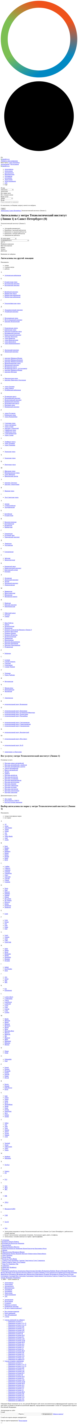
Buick (6, 858)
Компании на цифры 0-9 (16, 1359)
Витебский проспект (11, 292)
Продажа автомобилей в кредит (15, 766)
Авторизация (5, 164)
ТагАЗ (7, 1222)
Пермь (9, 1257)
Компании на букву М (15, 1333)
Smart (6, 1108)
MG (6, 1036)
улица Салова (9, 435)
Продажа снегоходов (11, 789)
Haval (6, 952)
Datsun (7, 897)
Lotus (6, 1010)
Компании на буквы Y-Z (16, 1357)
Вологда (58, 1271)
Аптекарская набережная (13, 275)
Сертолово (22, 1276)
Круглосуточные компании (13, 802)
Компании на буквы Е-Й (16, 1330)
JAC (6, 977)
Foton (6, 927)
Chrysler (7, 878)
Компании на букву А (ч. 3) (17, 1325)
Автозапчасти (9, 172)
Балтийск (39, 1271)
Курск (45, 1248)
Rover (6, 1089)
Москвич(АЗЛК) (10, 1209)
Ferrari (7, 922)
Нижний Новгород (22, 1253)
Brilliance (7, 851)
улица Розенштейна (11, 417)
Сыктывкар (30, 1276)
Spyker (7, 1109)
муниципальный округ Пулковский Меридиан (20, 712)
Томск (14, 1262)
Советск (55, 1276)
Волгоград (14, 1243)
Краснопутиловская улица (13, 331)
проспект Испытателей (12, 321)
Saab (6, 1096)
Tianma (7, 1130)
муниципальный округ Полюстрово (16, 714)
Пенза (4, 1257)
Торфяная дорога (10, 441)
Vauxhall (7, 1143)
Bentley (7, 848)
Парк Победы (9, 623)
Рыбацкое (8, 653)
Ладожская (8, 578)
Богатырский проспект (12, 283)
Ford (6, 925)
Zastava (7, 1171)
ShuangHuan (8, 1104)
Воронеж (21, 1243)
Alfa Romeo (8, 828)
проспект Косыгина (11, 336)
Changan (7, 871)
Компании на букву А (15, 1321)
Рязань (15, 1259)
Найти (3, 209)
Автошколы (8, 176)
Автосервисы (9, 169)
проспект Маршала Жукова (13, 358)
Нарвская (8, 603)
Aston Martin (9, 836)
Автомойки (8, 178)
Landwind (8, 1004)
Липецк (4, 1250)
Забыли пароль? (58, 1414)
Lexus (6, 1005)
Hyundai (7, 960)
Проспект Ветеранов (11, 643)
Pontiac (7, 1072)
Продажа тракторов (11, 792)
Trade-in (7, 773)
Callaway (7, 868)
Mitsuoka (7, 1043)
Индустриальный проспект (13, 320)
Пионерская (8, 628)
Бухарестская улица (11, 282)
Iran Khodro (8, 969)
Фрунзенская (9, 681)
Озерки (7, 616)
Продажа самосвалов (11, 785)
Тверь (4, 1262)
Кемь (2, 1274)
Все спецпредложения (12, 1311)
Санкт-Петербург (14, 162)
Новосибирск (41, 1253)
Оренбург (9, 1255)
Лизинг (7, 772)
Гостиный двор (9, 535)
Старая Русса (62, 1276)
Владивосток (6, 1243)
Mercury (7, 1032)
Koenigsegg (8, 990)
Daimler (7, 895)
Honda (7, 955)
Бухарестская (9, 515)
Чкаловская (8, 691)
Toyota (7, 1133)
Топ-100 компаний (11, 1315)
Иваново (5, 1247)
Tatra (6, 1126)
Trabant (7, 1135)
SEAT (6, 1103)
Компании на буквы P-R (16, 1352)
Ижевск (11, 1247)
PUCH (7, 1078)
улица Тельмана (10, 443)
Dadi (6, 890)
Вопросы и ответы (11, 1305)
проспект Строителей (12, 428)
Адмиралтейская (10, 505)
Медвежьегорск (21, 1274)
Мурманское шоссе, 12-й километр (16, 368)
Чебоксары (6, 1267)
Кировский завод (10, 566)
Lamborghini (8, 998)
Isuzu (6, 970)
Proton (7, 1076)
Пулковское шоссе (10, 396)
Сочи (35, 1260)
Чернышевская (9, 689)
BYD (6, 860)
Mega (6, 1029)
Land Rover (8, 1002)
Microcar (7, 1038)
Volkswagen (8, 1146)
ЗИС (6, 1189)
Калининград (11, 1248)
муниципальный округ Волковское (16, 704)
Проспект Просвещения (12, 645)
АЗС (6, 183)
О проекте (8, 1303)
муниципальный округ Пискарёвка (16, 716)
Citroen (7, 880)
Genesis (7, 937)
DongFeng (8, 905)
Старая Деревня (10, 667)
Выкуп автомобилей (11, 770)
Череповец (9, 1277)
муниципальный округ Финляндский (17, 732)
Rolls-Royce (8, 1088)
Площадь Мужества (11, 635)
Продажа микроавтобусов (13, 780)
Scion (6, 1101)
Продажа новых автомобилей (14, 763)
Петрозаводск (54, 1274)
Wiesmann (8, 1158)
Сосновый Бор (14, 1276)
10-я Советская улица (11, 497)
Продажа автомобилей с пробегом (16, 765)
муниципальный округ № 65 (14, 745)
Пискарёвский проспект (12, 398)
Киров (25, 1248)
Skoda (6, 1106)
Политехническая (10, 636)
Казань (4, 1248)
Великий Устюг (11, 1272)
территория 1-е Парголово (13, 752)
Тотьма (3, 1277)
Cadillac (7, 866)
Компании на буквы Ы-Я (16, 1342)
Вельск (3, 1272)
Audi (6, 838)
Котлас (6, 1274)
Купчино (7, 571)
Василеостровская (10, 522)
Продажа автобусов (11, 775)
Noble (6, 1053)
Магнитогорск (7, 1252)
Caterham (7, 870)
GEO (6, 939)
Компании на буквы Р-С (16, 1337)
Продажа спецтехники (12, 790)
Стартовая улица (10, 423)
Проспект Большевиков (12, 642)
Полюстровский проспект (13, 400)
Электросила (9, 698)
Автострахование (10, 181)
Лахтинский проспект (12, 350)
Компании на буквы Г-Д (16, 1328)
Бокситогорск (31, 1271)
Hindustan (8, 954)
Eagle (6, 914)
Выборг (53, 1271)
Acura (6, 826)
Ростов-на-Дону (7, 1259)
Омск (4, 1255)
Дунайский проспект (11, 311)
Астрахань (5, 1240)
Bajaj (6, 846)
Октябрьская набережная (13, 390)
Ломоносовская (10, 585)
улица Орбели (9, 388)
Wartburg (7, 1156)
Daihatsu (7, 893)
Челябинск (13, 1267)
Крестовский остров (11, 570)
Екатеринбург (6, 1245)
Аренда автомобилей (11, 768)
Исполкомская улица (11, 318)
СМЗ (6, 1215)
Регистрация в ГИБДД (12, 800)
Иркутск (16, 1247)
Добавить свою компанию (9, 161)
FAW (6, 920)
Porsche (7, 1074)
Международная (10, 593)
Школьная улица (10, 471)
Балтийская (8, 514)
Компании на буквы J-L (16, 1349)
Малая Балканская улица (13, 363)
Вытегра (19, 1272)
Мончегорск (31, 1274)
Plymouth (7, 1071)
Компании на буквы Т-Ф (16, 1339)
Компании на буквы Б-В (16, 1326)
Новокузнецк (32, 1253)
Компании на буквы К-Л (16, 1332)
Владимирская (9, 524)
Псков (61, 1274)
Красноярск (39, 1248)
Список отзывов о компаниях (14, 1361)
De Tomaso (8, 900)
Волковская (8, 525)
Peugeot (7, 1069)
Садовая (7, 660)
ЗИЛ (6, 1187)
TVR (6, 1137)
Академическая (10, 507)
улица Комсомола (10, 342)
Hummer (7, 959)
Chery (6, 875)
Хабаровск (5, 1265)
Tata (6, 1125)
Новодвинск (39, 1274)
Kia (6, 989)
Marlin (7, 1019)
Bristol (7, 853)
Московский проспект (12, 365)
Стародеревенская (10, 433)
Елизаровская (9, 552)
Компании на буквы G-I (16, 1347)
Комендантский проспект (13, 335)
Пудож (71, 1274)
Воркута (30, 1272)
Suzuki (7, 1116)
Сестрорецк (5, 1276)
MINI (6, 1039)
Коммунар (61, 1272)
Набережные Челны (9, 1253)
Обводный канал (10, 613)
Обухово (7, 614)
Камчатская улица (10, 330)
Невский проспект (11, 605)
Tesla (6, 1128)
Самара (4, 1260)
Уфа (17, 1264)
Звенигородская (10, 560)
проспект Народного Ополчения (15, 380)
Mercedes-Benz (9, 1031)
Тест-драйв (8, 799)
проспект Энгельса (11, 483)
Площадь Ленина (10, 633)
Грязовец (42, 1272)
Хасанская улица (10, 458)
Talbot (6, 1123)
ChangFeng (8, 873)
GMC (6, 940)
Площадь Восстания (11, 631)
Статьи (7, 1316)
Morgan (7, 1044)
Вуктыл (25, 1272)
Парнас (7, 624)
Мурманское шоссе (11, 367)
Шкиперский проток (11, 476)
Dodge (7, 904)
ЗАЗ (6, 1186)
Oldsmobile (8, 1059)
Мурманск (12, 1274)
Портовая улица (10, 405)
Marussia (7, 1020)
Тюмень (22, 1262)
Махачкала (16, 1252)
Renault (7, 1086)
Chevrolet (7, 877)
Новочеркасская (10, 606)
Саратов (22, 1260)
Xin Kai (7, 1165)
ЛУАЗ (6, 1202)
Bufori (6, 855)
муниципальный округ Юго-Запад (16, 739)
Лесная (7, 581)
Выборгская (8, 527)
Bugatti (7, 856)
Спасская (8, 663)
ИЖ (6, 1196)
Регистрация (14, 164)
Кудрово (68, 1272)
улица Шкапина (10, 474)
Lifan (6, 1007)
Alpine (7, 831)
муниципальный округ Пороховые (16, 711)
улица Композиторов (11, 340)
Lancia (7, 1000)
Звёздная (7, 558)
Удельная (7, 673)
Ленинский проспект (11, 351)
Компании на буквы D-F (16, 1345)
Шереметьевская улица (12, 473)
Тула (18, 1262)
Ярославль (5, 1269)
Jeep (6, 980)
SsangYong (8, 1111)
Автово (7, 504)
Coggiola (7, 882)
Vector (6, 1145)
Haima (7, 950)
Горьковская (8, 533)
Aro (6, 833)
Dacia (6, 888)
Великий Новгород (67, 1271)
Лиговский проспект (11, 583)
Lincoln (7, 1009)
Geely (6, 935)
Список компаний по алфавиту (15, 1320)
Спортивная (8, 665)
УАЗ (6, 1228)
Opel (6, 1061)
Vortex (7, 1150)
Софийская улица (10, 430)
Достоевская (9, 545)
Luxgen (7, 1012)
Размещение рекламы (11, 1306)
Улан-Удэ (5, 1264)
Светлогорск (48, 1276)
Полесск (66, 1274)
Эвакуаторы (8, 179)
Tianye (7, 1131)
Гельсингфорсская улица (13, 303)
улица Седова (9, 426)
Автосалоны (9, 171)
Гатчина (36, 1272)
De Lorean (8, 898)
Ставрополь (41, 1260)
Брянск (16, 1241)
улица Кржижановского (12, 343)
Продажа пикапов (10, 784)
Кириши (74, 1272)
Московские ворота (11, 596)
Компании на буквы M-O (16, 1351)
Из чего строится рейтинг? (13, 1308)
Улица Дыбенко (10, 675)
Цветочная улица (10, 464)
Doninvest (8, 907)
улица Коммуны (10, 338)
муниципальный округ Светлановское (17, 722)
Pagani (7, 1067)
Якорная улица (9, 491)
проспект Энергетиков (12, 484)
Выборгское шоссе (11, 293)
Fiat (6, 923)
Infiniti (7, 967)
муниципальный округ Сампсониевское (18, 724)
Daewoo (7, 892)
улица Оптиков (9, 386)
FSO (6, 929)
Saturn (6, 1099)
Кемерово (19, 1248)
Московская (8, 595)
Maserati (7, 1024)
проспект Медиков (11, 372)
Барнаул (11, 1241)
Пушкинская (9, 647)
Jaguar (6, 979)
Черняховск (17, 1277)
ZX (6, 1173)
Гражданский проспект (12, 537)
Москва (22, 1252)
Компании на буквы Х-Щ (16, 1340)
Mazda (7, 1027)
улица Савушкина (10, 425)
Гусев (47, 1272)
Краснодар (31, 1248)
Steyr (6, 1113)
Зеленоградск (53, 1272)
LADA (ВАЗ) (9, 997)
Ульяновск (12, 1264)
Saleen (7, 1097)
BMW (6, 849)
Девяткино (8, 543)
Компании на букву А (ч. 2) (17, 1323)
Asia (6, 834)
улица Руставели (10, 413)
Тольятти (9, 1262)
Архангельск (22, 1271)
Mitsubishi (8, 1041)
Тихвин (73, 1276)
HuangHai (8, 957)
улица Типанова (10, 445)
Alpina (7, 829)
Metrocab (7, 1034)
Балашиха (5, 1241)
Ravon (7, 1084)
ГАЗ (6, 1179)
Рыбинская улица (10, 415)
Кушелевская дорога (11, 328)
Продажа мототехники (12, 782)
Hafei (6, 948)
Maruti (7, 1022)
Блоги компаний (10, 1313)
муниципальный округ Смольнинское (17, 726)
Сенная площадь (10, 661)
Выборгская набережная (12, 295)
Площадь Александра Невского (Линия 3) (18, 630)
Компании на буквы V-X (16, 1356)
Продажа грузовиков (11, 778)
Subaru (7, 1115)
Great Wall (8, 942)
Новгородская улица (11, 378)
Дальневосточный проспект (14, 310)
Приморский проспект (12, 401)
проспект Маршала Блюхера (14, 360)
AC (6, 824)
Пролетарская (9, 640)
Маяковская (8, 591)
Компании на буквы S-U (16, 1354)
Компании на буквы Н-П (16, 1335)
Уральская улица (10, 451)
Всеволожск (46, 1271)
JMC (6, 982)
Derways (7, 902)
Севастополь (29, 1260)
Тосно (69, 1276)
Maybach (7, 1026)
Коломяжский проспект (12, 333)
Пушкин (47, 1274)
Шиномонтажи (9, 174)
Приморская (9, 638)
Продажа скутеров (11, 787)
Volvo (6, 1148)
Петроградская (9, 626)
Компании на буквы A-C (16, 1344)
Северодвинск (39, 1276)
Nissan (7, 1051)
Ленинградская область (10, 1271)
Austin (7, 840)
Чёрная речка (9, 688)
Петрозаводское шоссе (12, 403)
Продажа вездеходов (11, 777)
